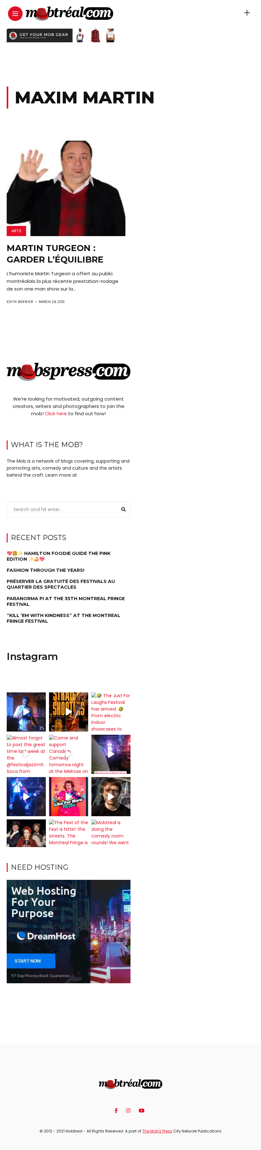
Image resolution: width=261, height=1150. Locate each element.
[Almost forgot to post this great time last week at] (26, 754)
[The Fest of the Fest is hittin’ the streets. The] (68, 839)
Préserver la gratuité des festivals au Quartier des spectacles (61, 584)
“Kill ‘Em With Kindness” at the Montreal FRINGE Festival (63, 618)
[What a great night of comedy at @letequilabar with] (26, 712)
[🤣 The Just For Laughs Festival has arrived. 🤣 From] (110, 712)
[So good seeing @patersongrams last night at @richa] (110, 754)
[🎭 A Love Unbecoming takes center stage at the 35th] (26, 839)
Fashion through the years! (45, 570)
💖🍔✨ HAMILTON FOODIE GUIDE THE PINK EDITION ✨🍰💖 (58, 556)
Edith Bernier (20, 301)
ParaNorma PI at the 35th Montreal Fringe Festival (66, 601)
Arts (16, 231)
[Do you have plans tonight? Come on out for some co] (68, 712)
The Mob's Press (157, 1131)
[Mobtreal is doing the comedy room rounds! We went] (110, 839)
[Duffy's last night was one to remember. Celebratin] (26, 796)
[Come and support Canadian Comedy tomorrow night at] (68, 754)
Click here (56, 413)
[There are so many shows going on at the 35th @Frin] (110, 796)
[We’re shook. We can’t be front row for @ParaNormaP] (68, 796)
